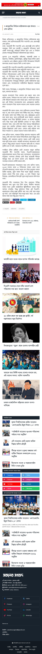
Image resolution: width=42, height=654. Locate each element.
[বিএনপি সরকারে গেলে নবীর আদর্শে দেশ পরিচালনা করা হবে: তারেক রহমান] (21, 273)
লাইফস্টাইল (24, 649)
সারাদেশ (35, 647)
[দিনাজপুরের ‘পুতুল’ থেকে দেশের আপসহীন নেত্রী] (21, 333)
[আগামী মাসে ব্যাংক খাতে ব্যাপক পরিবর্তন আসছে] (21, 246)
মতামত (25, 652)
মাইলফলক (13, 209)
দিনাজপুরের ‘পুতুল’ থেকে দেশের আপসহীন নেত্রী (21, 345)
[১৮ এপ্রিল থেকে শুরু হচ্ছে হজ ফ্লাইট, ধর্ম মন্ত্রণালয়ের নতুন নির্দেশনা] (21, 303)
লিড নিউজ (37, 34)
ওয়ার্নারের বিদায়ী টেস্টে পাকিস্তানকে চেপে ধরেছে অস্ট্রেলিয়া (13, 223)
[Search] (39, 12)
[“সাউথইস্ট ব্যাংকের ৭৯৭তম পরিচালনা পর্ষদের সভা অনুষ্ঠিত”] (6, 433)
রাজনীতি (15, 647)
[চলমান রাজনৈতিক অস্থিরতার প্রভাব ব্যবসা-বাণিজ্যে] (21, 389)
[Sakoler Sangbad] (21, 12)
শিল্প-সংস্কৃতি (32, 649)
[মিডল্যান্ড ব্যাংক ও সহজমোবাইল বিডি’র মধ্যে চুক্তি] (6, 464)
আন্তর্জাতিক (27, 647)
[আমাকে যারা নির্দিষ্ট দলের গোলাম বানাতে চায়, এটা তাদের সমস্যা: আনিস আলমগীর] (21, 360)
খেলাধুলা (11, 649)
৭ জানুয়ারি (6, 209)
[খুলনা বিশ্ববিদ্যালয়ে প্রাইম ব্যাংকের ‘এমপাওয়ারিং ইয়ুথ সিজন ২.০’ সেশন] (6, 423)
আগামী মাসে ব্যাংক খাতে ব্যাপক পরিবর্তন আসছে (21, 259)
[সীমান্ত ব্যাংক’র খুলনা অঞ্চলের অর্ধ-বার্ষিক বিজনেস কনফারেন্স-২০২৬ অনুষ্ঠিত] (6, 452)
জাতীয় (9, 647)
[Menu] (3, 12)
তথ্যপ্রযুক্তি (19, 652)
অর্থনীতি (21, 647)
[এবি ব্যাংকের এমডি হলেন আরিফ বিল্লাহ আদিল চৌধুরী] (6, 442)
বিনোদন (17, 649)
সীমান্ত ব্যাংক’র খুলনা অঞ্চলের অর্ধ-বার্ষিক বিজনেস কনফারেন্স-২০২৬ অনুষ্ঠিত (24, 453)
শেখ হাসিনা (21, 209)
